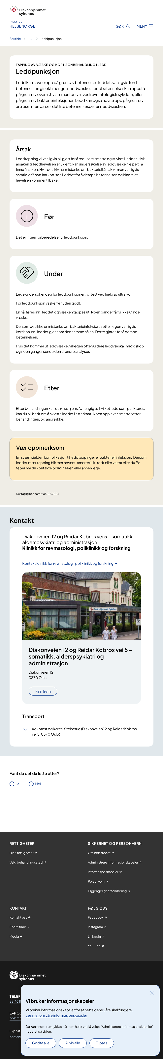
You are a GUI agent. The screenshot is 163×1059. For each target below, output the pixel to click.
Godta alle (40, 1043)
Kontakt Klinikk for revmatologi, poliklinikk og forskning (68, 563)
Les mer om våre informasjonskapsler (56, 1015)
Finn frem (43, 691)
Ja (17, 783)
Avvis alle (72, 1043)
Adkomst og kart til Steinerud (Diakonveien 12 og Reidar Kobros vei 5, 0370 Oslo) (84, 731)
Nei (38, 783)
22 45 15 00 (19, 1001)
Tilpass (101, 1043)
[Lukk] (151, 993)
